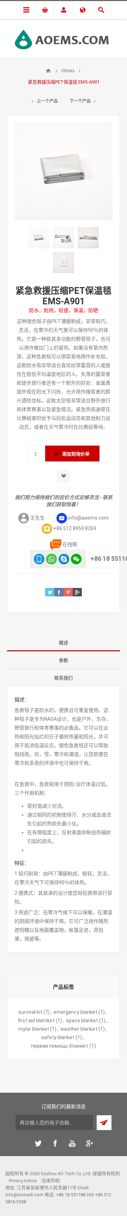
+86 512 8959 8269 (74, 528)
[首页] (48, 70)
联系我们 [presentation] (63, 678)
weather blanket (78, 1029)
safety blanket (57, 1037)
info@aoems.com (88, 518)
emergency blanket (75, 1012)
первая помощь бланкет (60, 1046)
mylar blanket (33, 1029)
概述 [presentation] (63, 642)
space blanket (82, 1020)
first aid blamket (36, 1020)
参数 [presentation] (63, 660)
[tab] (63, 642)
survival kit (30, 1012)
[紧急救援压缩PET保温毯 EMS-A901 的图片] (38, 237)
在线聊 (69, 544)
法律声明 (50, 1180)
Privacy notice (23, 1180)
